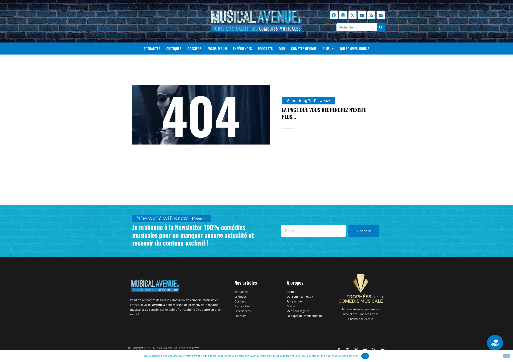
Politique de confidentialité (305, 316)
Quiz (282, 48)
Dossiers (194, 48)
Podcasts (265, 48)
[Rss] (371, 15)
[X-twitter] (352, 15)
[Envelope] (381, 15)
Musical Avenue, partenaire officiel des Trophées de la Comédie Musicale (360, 314)
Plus (326, 48)
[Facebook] (334, 15)
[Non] (506, 356)
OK (365, 355)
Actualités (152, 48)
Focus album (217, 48)
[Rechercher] (381, 27)
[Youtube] (362, 15)
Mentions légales (298, 311)
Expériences (242, 48)
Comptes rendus (304, 48)
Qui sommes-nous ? (354, 48)
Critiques (173, 48)
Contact (292, 306)
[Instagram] (343, 15)
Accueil (291, 292)
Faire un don (295, 301)
